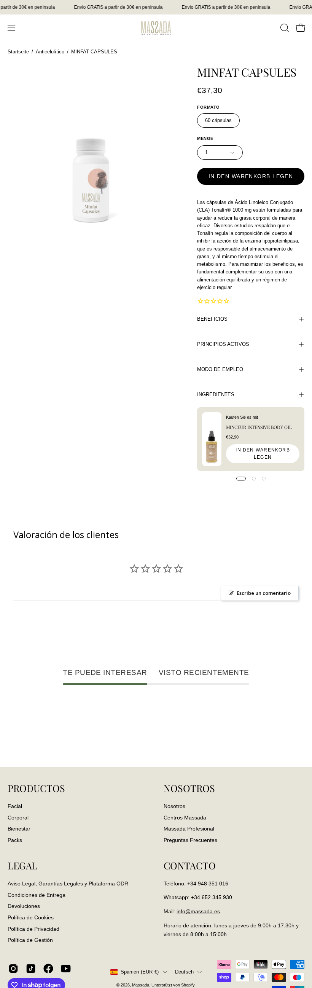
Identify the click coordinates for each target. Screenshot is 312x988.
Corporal (18, 817)
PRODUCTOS (36, 788)
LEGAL (22, 865)
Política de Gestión (30, 940)
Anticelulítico (50, 52)
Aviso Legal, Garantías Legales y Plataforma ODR (68, 883)
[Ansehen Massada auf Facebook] (48, 968)
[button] (284, 27)
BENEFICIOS (212, 319)
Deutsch (184, 972)
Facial (15, 806)
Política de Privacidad (33, 928)
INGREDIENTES (215, 394)
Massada (140, 985)
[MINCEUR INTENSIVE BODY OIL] (211, 439)
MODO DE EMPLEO (220, 369)
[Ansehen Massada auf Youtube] (66, 968)
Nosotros (174, 806)
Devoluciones (24, 906)
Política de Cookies (31, 917)
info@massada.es (198, 911)
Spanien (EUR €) (140, 972)
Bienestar (19, 829)
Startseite (18, 52)
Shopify (187, 985)
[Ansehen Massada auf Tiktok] (31, 968)
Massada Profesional (189, 829)
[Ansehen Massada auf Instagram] (13, 968)
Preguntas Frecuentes (190, 840)
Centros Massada (185, 817)
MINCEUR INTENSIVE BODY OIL (259, 427)
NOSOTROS (189, 788)
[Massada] (156, 27)
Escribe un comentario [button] (264, 593)
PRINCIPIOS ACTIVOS (223, 344)
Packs (15, 840)
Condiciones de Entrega (36, 895)
